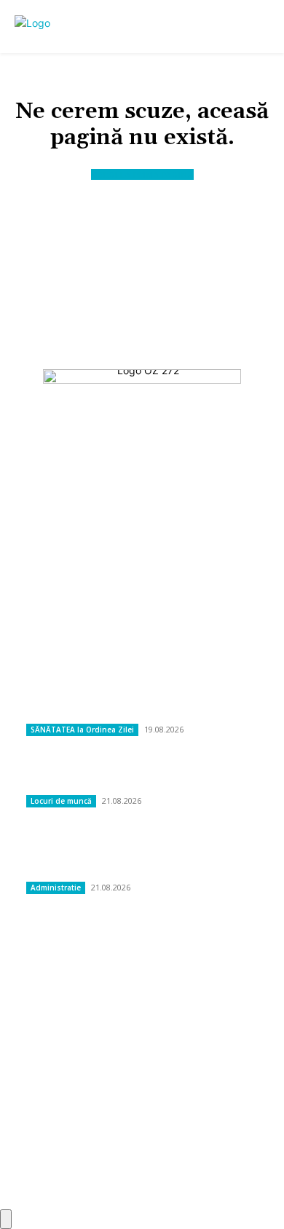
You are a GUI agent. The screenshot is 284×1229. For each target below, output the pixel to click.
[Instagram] (141, 590)
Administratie (56, 887)
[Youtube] (178, 590)
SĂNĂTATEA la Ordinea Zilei (82, 729)
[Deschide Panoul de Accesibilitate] (6, 1219)
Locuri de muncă (61, 801)
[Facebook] (106, 590)
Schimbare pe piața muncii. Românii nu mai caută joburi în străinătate (142, 775)
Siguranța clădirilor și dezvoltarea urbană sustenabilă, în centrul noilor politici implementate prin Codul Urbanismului (138, 854)
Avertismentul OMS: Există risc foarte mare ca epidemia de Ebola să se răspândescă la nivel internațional (141, 696)
